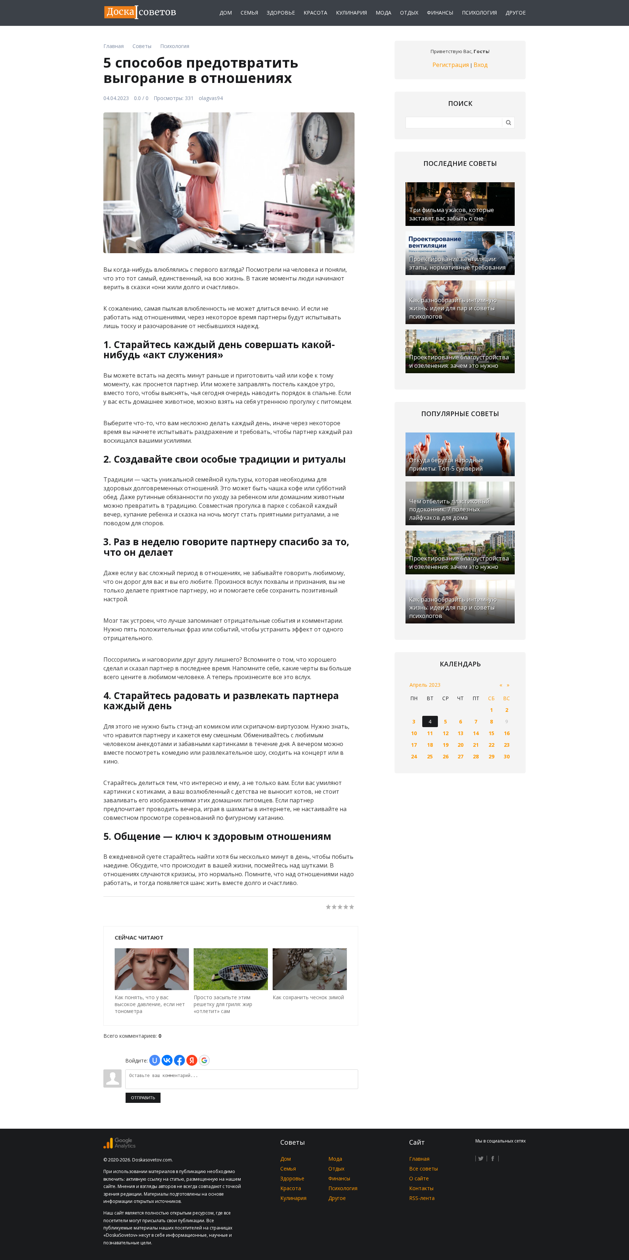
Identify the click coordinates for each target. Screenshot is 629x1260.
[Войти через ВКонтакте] (167, 1060)
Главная (419, 1158)
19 (445, 744)
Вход (481, 65)
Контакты (421, 1188)
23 (507, 744)
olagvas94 (211, 98)
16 (507, 733)
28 (476, 756)
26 (445, 756)
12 (445, 733)
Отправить (143, 1098)
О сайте (419, 1178)
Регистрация (450, 65)
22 (491, 744)
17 (414, 744)
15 (491, 733)
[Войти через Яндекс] (191, 1060)
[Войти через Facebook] (179, 1060)
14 (476, 733)
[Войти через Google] (204, 1060)
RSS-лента (422, 1198)
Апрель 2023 (425, 684)
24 (414, 756)
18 (430, 744)
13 (460, 733)
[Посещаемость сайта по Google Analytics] (119, 1146)
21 (476, 744)
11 (430, 733)
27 (460, 756)
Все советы (423, 1168)
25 (430, 756)
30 (507, 756)
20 (460, 744)
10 (414, 733)
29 (491, 756)
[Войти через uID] (154, 1060)
